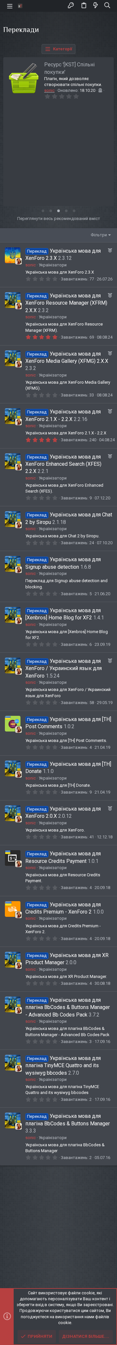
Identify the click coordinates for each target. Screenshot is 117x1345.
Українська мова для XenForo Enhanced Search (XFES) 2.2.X (63, 464)
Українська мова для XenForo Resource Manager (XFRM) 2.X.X (66, 303)
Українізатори (53, 264)
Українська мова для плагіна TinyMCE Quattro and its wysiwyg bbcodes (63, 1065)
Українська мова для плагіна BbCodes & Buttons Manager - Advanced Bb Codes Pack (67, 1007)
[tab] (43, 211)
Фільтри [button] (99, 234)
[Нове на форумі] (95, 5)
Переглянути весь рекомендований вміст (58, 218)
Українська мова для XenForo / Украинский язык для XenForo (63, 668)
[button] (9, 6)
